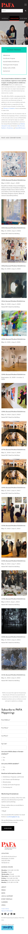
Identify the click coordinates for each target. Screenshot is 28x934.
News (3, 893)
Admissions (6, 55)
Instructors (6, 71)
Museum (5, 18)
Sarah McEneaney (20, 128)
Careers (4, 902)
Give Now (23, 18)
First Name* (4, 728)
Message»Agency (7, 924)
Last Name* (4, 736)
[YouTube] (14, 914)
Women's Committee (9, 108)
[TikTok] (8, 914)
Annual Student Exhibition (11, 61)
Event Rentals (6, 899)
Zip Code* (4, 744)
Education (14, 18)
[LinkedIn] (11, 914)
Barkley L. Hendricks (7, 128)
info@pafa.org (5, 862)
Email (4, 811)
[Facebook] (5, 914)
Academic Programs (14, 50)
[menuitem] (5, 18)
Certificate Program (9, 58)
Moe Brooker (21, 125)
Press (3, 890)
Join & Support (7, 896)
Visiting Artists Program (10, 64)
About (3, 887)
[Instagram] (2, 914)
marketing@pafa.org (13, 816)
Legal (3, 905)
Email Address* (5, 720)
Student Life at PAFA (9, 68)
